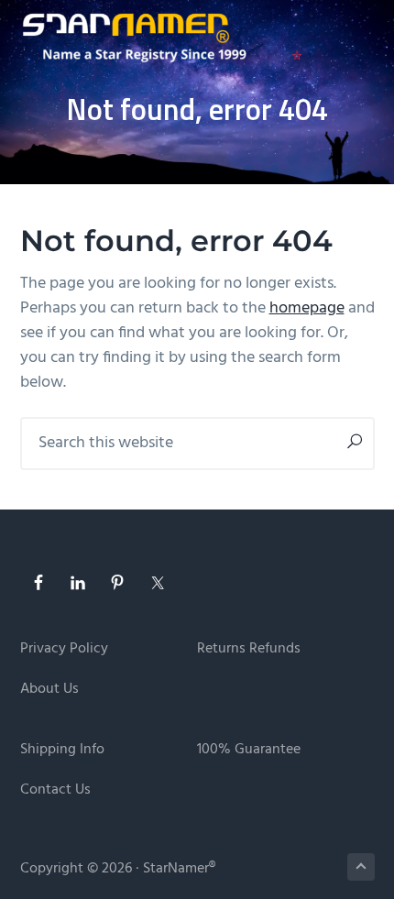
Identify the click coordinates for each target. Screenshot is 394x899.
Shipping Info (62, 750)
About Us (49, 689)
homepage (307, 308)
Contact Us (55, 790)
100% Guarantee (249, 750)
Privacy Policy (64, 649)
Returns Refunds (249, 649)
